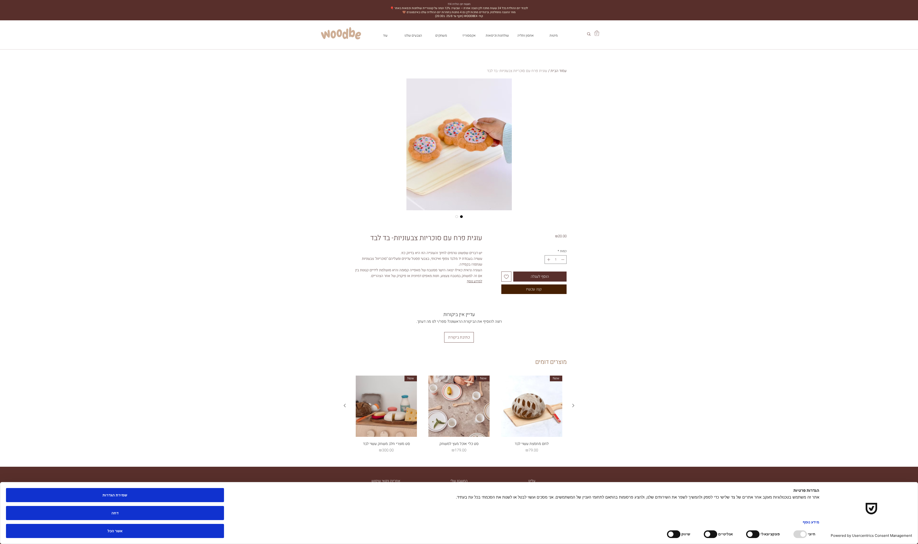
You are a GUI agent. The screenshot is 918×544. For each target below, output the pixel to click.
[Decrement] (563, 259)
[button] (597, 33)
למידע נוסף (474, 281)
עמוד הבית (559, 71)
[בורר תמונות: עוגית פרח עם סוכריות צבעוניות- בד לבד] (461, 216)
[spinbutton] (555, 259)
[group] (459, 414)
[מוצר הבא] (345, 405)
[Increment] (548, 259)
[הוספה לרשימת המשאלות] (506, 277)
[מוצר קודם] (573, 405)
